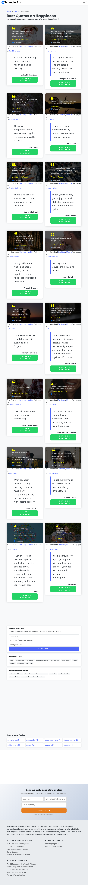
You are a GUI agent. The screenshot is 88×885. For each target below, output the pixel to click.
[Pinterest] (85, 32)
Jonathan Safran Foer (66, 433)
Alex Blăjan (13, 473)
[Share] (85, 37)
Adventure (29, 663)
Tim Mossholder (14, 51)
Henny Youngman (30, 425)
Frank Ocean (70, 216)
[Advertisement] (44, 614)
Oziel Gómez (13, 329)
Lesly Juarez (52, 405)
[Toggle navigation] (84, 2)
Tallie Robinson (53, 473)
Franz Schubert (31, 288)
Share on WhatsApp (26, 80)
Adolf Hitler (52, 674)
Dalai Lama (71, 144)
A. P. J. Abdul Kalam (16, 674)
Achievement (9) (14, 745)
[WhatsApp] (85, 27)
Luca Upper (13, 549)
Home (9, 11)
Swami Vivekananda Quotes (18, 855)
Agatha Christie (64, 674)
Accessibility (30, 660)
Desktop (22, 46)
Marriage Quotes (52, 844)
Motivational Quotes (53, 846)
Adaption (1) (68, 745)
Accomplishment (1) (53, 740)
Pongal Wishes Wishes (16, 875)
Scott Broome (14, 257)
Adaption (20, 663)
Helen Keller (70, 364)
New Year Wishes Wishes (17, 872)
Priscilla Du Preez (15, 188)
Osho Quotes (12, 852)
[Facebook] (85, 17)
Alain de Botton (15, 677)
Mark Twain (70, 497)
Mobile (30, 46)
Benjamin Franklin (68, 79)
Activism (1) (49, 745)
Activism (12, 663)
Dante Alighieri (31, 212)
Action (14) (30, 745)
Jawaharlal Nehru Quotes (17, 849)
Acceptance (20, 660)
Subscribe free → (44, 810)
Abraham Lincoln (41, 674)
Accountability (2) (71, 740)
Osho (35, 592)
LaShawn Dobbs (53, 549)
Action (75, 660)
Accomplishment (42, 660)
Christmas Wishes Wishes (17, 869)
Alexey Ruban (52, 188)
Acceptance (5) (14, 740)
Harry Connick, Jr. (30, 353)
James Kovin (52, 51)
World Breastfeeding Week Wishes (21, 864)
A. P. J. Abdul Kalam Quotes (18, 844)
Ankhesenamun (14, 120)
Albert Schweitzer (29, 75)
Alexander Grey (53, 257)
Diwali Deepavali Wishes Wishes (20, 867)
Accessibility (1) (32, 740)
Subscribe (44, 649)
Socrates (72, 584)
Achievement (66, 660)
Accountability (55, 660)
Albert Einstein (26, 677)
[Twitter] (85, 22)
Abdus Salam (29, 674)
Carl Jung (33, 147)
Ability (12, 660)
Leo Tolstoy (32, 508)
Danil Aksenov (53, 329)
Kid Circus (51, 120)
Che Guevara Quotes (15, 846)
